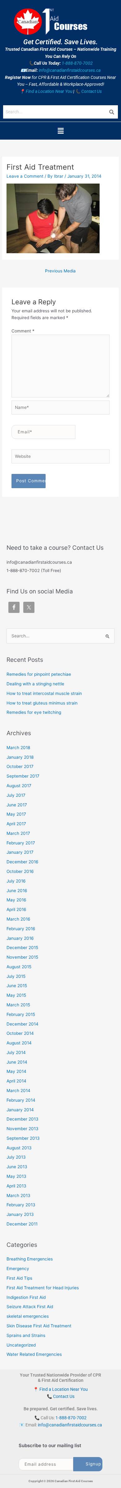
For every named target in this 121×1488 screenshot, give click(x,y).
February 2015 (21, 1014)
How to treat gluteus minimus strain (42, 703)
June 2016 (17, 890)
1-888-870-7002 (77, 63)
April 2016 (16, 909)
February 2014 (21, 1100)
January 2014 (20, 1109)
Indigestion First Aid (26, 1297)
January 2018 (20, 757)
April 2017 (16, 823)
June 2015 (17, 985)
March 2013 (18, 1195)
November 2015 (22, 957)
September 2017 (23, 776)
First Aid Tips (19, 1278)
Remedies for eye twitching (34, 712)
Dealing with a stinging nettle (35, 683)
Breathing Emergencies (30, 1258)
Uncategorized (21, 1345)
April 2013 (16, 1185)
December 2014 (22, 1024)
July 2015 (16, 976)
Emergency (18, 1268)
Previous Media (60, 270)
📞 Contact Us (88, 91)
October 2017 (20, 766)
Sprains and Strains (26, 1335)
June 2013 (17, 1166)
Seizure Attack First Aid (30, 1306)
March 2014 (18, 1090)
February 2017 (21, 842)
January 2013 (20, 1214)
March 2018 (18, 747)
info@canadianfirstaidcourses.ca (70, 70)
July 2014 (16, 1052)
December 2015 (22, 947)
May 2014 (16, 1071)
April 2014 (16, 1080)
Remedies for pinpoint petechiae (39, 674)
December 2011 (22, 1223)
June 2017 (17, 804)
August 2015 (19, 966)
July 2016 (16, 880)
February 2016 (21, 928)
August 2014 (19, 1042)
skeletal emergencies (28, 1316)
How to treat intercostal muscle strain (44, 693)
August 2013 (19, 1147)
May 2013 (16, 1176)
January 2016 (20, 938)
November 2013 (22, 1128)
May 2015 (16, 995)
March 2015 (18, 1004)
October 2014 (20, 1033)
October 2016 (20, 871)
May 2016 (16, 899)
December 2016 (22, 861)
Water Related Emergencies (34, 1354)
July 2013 (16, 1157)
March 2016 (18, 919)
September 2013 (23, 1138)
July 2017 (16, 795)
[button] (60, 131)
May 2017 (16, 814)
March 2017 (18, 833)
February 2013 (21, 1204)
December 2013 (22, 1119)
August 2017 (19, 785)
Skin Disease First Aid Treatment (39, 1325)
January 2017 (20, 852)
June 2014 (17, 1062)
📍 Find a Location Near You (46, 91)
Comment (22, 330)
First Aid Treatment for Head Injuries (43, 1287)
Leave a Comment (25, 176)
